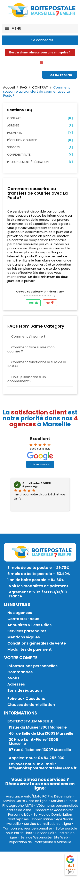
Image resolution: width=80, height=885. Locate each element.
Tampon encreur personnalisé (27, 828)
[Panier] (40, 64)
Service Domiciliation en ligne (47, 823)
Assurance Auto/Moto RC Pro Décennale (39, 796)
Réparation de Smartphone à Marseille (40, 842)
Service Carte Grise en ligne (25, 801)
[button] (40, 52)
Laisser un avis (40, 464)
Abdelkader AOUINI (36, 483)
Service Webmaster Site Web (44, 837)
